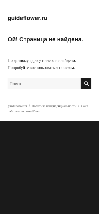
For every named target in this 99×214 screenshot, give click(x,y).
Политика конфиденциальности (54, 105)
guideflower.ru (27, 17)
